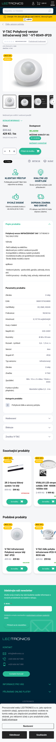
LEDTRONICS (28, 701)
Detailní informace (11, 121)
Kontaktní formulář (16, 674)
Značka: (8, 48)
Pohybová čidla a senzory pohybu (26, 405)
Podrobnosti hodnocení (37, 41)
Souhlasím (41, 735)
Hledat (49, 11)
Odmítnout (14, 735)
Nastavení (28, 726)
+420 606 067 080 (16, 659)
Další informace (9, 719)
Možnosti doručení (37, 143)
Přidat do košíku (27, 151)
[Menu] (52, 3)
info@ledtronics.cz (16, 653)
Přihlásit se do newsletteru (16, 625)
